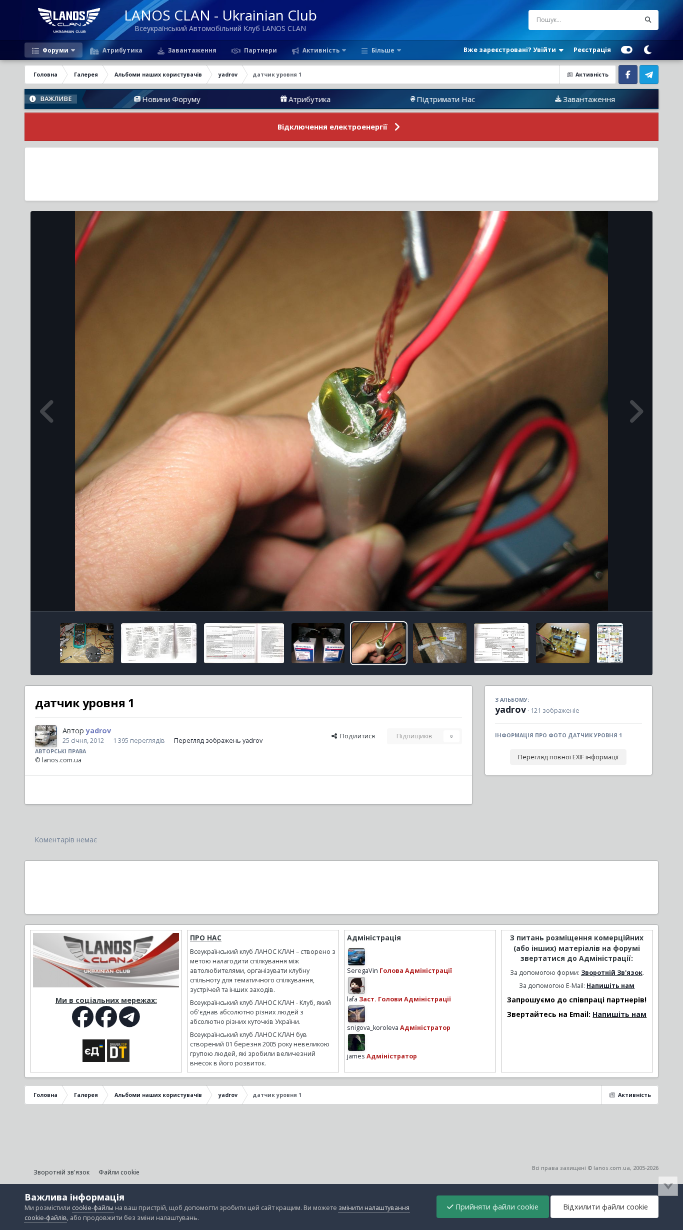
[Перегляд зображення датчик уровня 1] (379, 643)
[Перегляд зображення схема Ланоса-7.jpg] (610, 643)
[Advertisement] (342, 174)
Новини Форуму (87, 99)
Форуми (54, 50)
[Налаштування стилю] (627, 50)
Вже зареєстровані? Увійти (511, 50)
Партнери (259, 50)
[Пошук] (648, 20)
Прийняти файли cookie (496, 1206)
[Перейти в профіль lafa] (356, 985)
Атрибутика (121, 50)
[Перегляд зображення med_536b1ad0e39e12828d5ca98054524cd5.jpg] (563, 643)
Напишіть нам (610, 985)
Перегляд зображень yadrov (218, 740)
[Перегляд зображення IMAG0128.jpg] (318, 643)
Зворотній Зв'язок (611, 972)
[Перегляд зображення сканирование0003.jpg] (501, 643)
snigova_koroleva (372, 1027)
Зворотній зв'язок (62, 1172)
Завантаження (191, 50)
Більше (383, 50)
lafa (352, 999)
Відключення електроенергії (333, 127)
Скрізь (617, 20)
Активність (320, 50)
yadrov (510, 709)
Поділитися (356, 736)
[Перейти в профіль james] (356, 1042)
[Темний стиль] (648, 50)
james (356, 1056)
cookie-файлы (93, 1207)
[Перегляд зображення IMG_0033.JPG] (87, 643)
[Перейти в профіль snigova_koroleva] (356, 1013)
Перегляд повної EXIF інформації (568, 757)
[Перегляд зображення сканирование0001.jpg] (244, 643)
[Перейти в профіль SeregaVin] (356, 956)
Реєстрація (592, 50)
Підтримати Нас (362, 99)
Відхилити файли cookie (604, 1206)
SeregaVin (362, 970)
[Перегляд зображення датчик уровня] (439, 643)
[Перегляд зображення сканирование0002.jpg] (158, 643)
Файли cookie (119, 1172)
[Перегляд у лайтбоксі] (341, 411)
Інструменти (610, 593)
